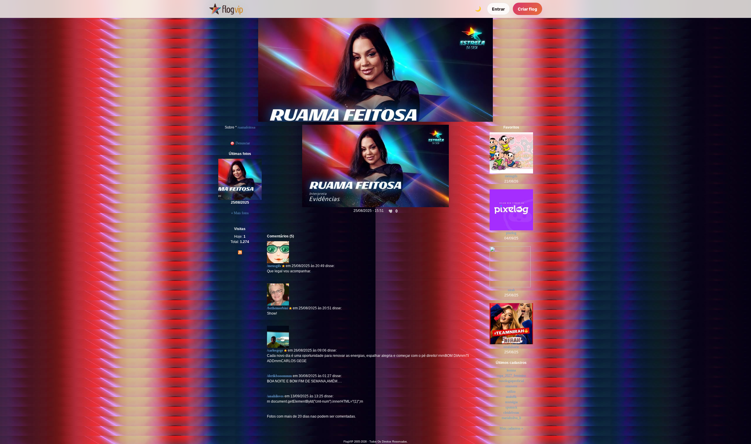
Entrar (498, 8)
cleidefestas (511, 413)
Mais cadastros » (511, 428)
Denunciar (242, 143)
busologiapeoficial (511, 381)
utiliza (511, 391)
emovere (511, 386)
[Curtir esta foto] (391, 211)
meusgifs (511, 176)
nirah (511, 290)
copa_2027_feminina (511, 376)
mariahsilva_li (511, 418)
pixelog (511, 233)
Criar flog (527, 8)
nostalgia (511, 402)
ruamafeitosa (246, 127)
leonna (511, 370)
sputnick (511, 407)
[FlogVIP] (226, 9)
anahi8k (511, 397)
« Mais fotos (240, 213)
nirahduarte (511, 347)
